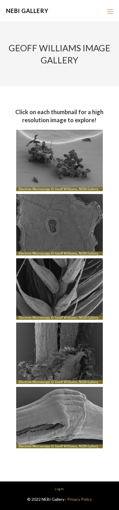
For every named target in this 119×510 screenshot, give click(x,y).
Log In (59, 489)
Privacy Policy (79, 499)
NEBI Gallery (27, 10)
